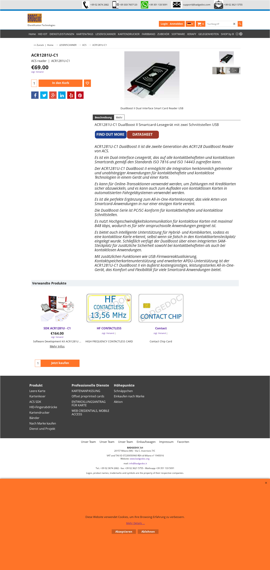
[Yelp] (71, 95)
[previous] (237, 34)
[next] (240, 34)
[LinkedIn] (62, 95)
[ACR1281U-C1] (226, 58)
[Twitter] (44, 95)
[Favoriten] (87, 83)
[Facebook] (35, 95)
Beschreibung (103, 117)
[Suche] (240, 24)
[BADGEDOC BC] (55, 18)
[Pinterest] (80, 95)
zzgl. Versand (37, 71)
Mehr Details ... (135, 523)
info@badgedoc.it (138, 463)
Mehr (119, 117)
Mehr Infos (57, 346)
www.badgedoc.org (140, 458)
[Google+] (53, 95)
